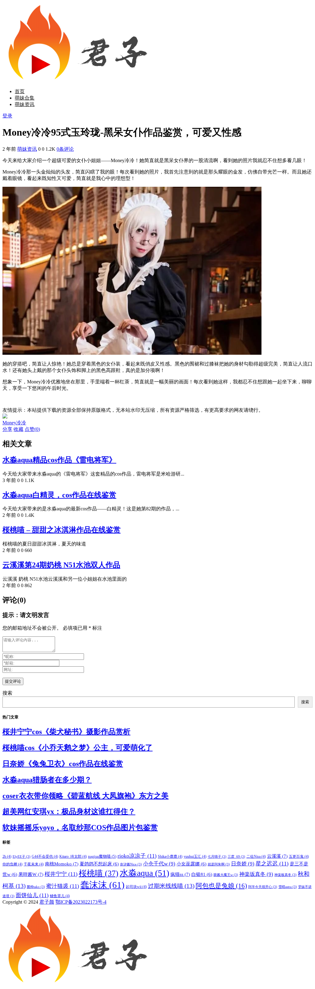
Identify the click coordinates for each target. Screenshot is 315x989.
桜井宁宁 (61, 874)
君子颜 (46, 902)
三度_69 (236, 856)
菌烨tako (36, 887)
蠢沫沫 (102, 885)
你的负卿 (12, 864)
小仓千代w (159, 864)
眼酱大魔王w (225, 875)
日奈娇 (242, 864)
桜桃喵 (98, 873)
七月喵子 (217, 856)
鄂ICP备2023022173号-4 (80, 902)
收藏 (18, 429)
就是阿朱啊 (219, 864)
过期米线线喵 (171, 886)
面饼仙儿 (32, 895)
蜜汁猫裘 (62, 886)
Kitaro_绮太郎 (73, 856)
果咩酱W (30, 874)
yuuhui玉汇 (195, 856)
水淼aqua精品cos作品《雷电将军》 (59, 460)
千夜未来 (34, 864)
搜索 (7, 693)
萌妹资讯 (24, 104)
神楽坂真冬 (256, 874)
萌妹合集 (24, 97)
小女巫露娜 (191, 863)
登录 (7, 115)
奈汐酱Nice (131, 864)
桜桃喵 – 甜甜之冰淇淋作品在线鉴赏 (61, 530)
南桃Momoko (61, 863)
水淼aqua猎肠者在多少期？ (47, 780)
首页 (20, 91)
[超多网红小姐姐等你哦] (4, 416)
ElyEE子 (21, 856)
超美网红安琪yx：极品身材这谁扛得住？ (68, 811)
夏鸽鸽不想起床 (99, 863)
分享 (7, 429)
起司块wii (136, 887)
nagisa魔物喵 (102, 856)
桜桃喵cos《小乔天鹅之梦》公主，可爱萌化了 (77, 748)
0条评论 (65, 149)
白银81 (201, 874)
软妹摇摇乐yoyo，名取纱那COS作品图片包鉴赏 (80, 827)
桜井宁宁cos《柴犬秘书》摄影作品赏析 (66, 732)
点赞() (32, 429)
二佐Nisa (256, 856)
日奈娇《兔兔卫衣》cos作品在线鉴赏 (62, 764)
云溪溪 (277, 856)
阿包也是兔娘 (221, 885)
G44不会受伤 (45, 856)
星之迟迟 (272, 863)
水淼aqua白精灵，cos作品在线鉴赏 (59, 495)
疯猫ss (180, 874)
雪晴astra (287, 887)
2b (6, 856)
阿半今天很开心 (262, 887)
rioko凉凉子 (137, 856)
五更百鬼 (299, 856)
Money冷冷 (14, 422)
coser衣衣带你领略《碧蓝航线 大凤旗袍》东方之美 (85, 796)
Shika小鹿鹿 (170, 856)
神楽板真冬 (285, 875)
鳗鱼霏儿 (60, 896)
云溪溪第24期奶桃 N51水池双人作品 (61, 565)
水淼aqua (144, 873)
